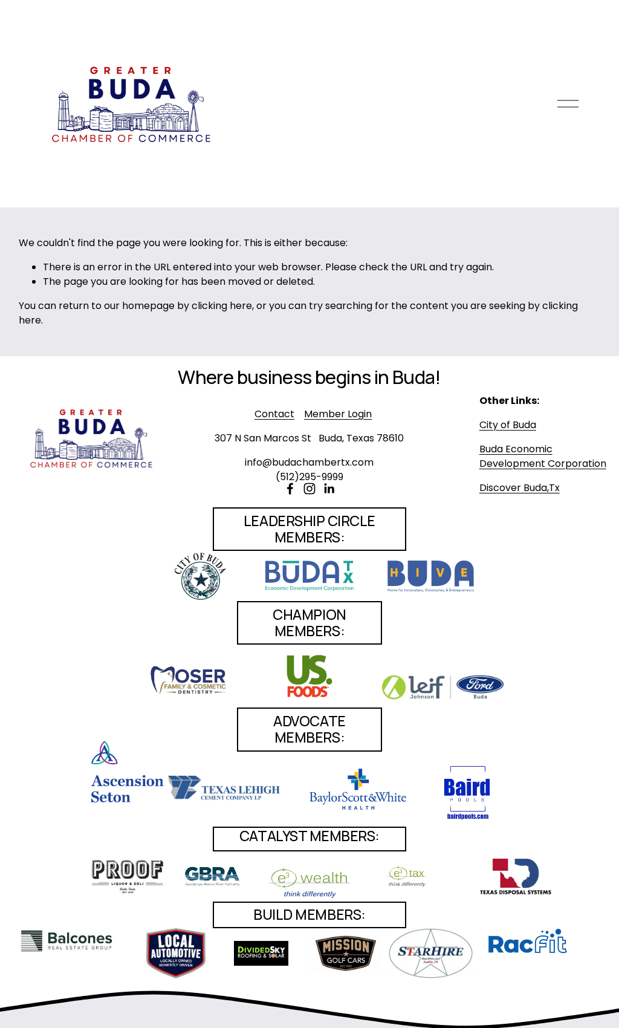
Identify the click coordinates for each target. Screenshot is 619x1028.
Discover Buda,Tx (519, 488)
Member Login (338, 414)
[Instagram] (309, 489)
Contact (274, 414)
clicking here (222, 306)
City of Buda (507, 425)
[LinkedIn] (329, 489)
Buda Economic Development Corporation (542, 456)
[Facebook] (290, 489)
